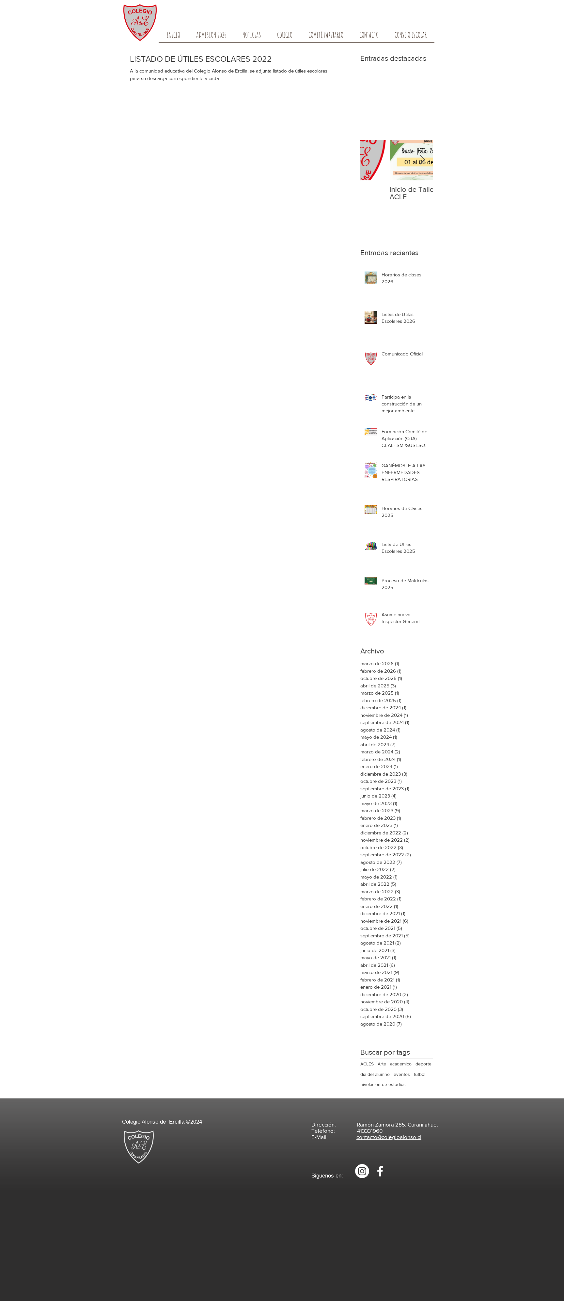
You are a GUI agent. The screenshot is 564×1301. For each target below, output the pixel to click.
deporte (423, 1063)
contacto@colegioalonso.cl (388, 1137)
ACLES (367, 1063)
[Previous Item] (371, 160)
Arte (382, 1063)
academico (401, 1063)
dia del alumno (375, 1074)
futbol (419, 1074)
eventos (402, 1074)
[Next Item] (422, 160)
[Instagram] (362, 1171)
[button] (284, 37)
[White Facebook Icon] (380, 1171)
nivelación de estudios (383, 1084)
